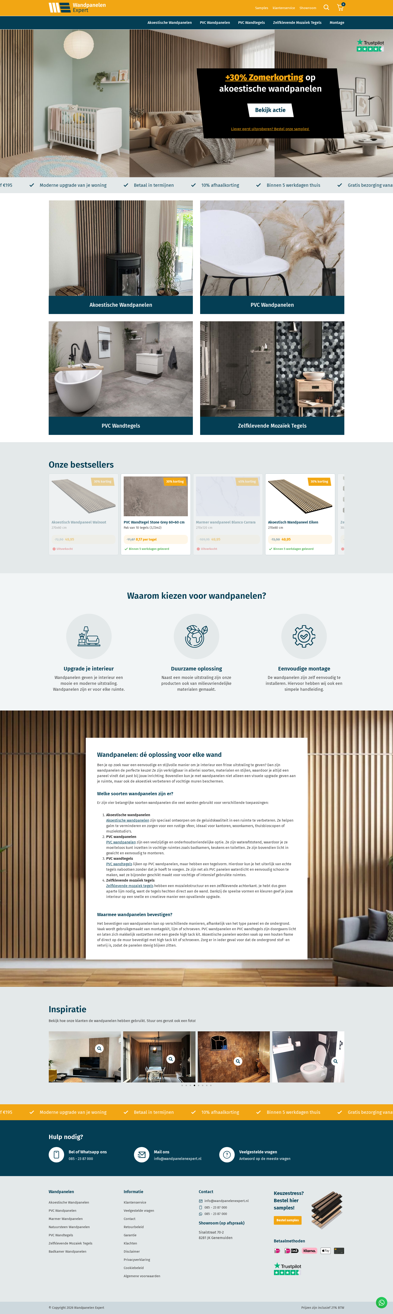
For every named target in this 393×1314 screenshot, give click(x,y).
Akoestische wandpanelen (127, 820)
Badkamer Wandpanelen (67, 1251)
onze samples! (297, 129)
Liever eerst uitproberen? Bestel (258, 129)
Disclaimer (132, 1251)
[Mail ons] (141, 1154)
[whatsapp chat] (381, 1302)
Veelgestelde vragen (258, 1151)
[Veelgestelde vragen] (227, 1154)
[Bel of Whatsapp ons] (56, 1154)
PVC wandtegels (119, 864)
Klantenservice (135, 1202)
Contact (129, 1219)
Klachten (130, 1243)
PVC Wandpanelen (215, 22)
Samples (261, 8)
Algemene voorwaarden (142, 1276)
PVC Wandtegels (251, 22)
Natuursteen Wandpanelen (69, 1227)
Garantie (130, 1235)
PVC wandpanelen (121, 842)
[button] (182, 1085)
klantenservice (284, 8)
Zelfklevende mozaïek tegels (129, 886)
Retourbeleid (134, 1227)
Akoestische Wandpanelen (170, 22)
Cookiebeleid (134, 1268)
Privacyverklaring (137, 1260)
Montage (337, 22)
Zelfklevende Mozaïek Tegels (297, 22)
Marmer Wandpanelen (66, 1219)
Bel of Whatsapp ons (88, 1151)
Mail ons (161, 1151)
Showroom (308, 8)
